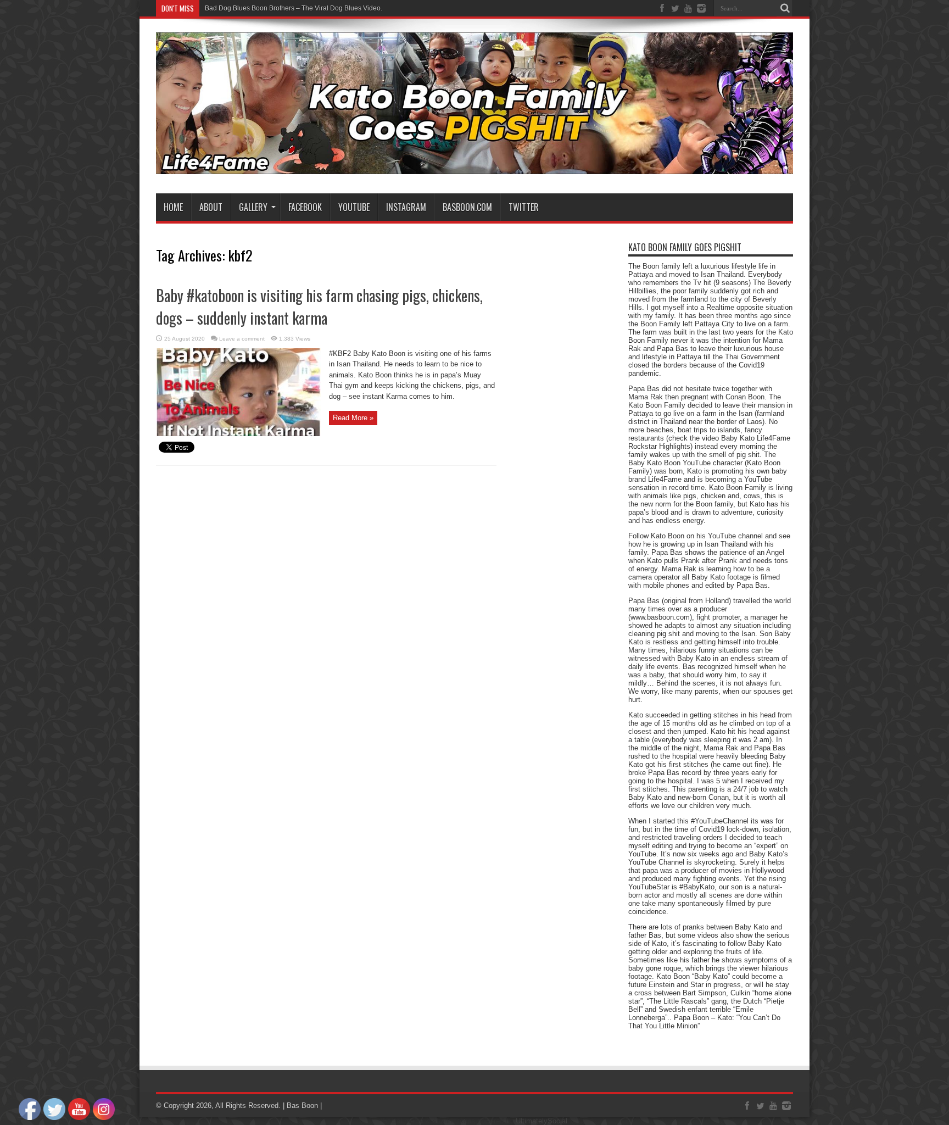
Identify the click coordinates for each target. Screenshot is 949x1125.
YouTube (354, 207)
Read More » (353, 418)
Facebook (305, 207)
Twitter (524, 207)
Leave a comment (242, 339)
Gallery (253, 207)
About (210, 207)
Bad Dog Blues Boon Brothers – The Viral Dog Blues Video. (293, 8)
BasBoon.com (467, 207)
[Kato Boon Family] (474, 166)
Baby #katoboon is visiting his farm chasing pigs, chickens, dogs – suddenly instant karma (319, 306)
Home (173, 207)
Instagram (406, 207)
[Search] (785, 8)
